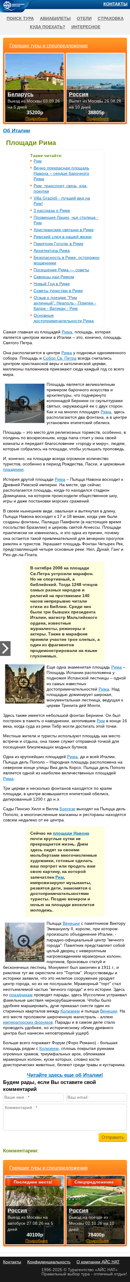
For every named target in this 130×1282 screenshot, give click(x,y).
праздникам (21, 994)
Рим (38, 161)
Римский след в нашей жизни (63, 236)
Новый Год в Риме (52, 283)
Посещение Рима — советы (61, 269)
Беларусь (21, 94)
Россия (17, 1211)
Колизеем (70, 1011)
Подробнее (36, 1240)
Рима (67, 331)
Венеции (71, 923)
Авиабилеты (55, 18)
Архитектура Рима (52, 250)
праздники (13, 469)
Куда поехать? (47, 26)
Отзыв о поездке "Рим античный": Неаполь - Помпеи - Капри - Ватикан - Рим (65, 303)
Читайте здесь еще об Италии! (65, 1075)
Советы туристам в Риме (58, 290)
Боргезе (67, 808)
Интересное (85, 26)
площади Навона (71, 833)
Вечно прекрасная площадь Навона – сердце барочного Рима (61, 173)
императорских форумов (28, 1022)
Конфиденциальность (48, 1261)
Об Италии (16, 131)
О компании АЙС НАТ (98, 1261)
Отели (84, 18)
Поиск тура (20, 18)
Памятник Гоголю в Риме (58, 243)
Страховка (111, 18)
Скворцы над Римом (54, 276)
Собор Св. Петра (59, 358)
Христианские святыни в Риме (64, 229)
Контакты (115, 4)
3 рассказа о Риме (52, 210)
